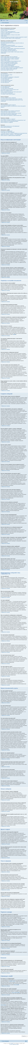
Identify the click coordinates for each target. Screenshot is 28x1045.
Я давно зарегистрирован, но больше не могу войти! (10, 34)
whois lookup (3, 1005)
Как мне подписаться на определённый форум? (9, 121)
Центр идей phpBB (16, 992)
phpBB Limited (12, 981)
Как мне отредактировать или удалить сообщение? (10, 57)
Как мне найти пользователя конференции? (9, 114)
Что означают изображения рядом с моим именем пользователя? (13, 48)
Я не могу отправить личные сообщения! (8, 97)
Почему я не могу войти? (5, 33)
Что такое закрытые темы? (6, 81)
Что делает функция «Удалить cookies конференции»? (11, 38)
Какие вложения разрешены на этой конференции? (10, 126)
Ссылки (3, 20)
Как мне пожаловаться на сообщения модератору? (10, 66)
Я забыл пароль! (4, 35)
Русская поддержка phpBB (14, 1044)
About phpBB (16, 984)
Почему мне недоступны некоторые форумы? (9, 63)
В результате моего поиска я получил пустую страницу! (11, 113)
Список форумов (5, 1041)
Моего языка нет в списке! (5, 47)
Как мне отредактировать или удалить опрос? (9, 62)
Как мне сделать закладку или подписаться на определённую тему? (13, 120)
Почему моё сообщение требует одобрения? (9, 68)
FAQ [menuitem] (7, 20)
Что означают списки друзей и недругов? (8, 104)
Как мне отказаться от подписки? (7, 122)
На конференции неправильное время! (8, 45)
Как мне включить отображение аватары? (8, 49)
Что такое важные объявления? (6, 78)
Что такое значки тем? (5, 82)
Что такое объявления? (5, 79)
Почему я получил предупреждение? (7, 65)
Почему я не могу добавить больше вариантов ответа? (11, 61)
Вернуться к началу (6, 153)
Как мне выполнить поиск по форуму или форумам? (10, 110)
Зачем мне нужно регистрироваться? (7, 29)
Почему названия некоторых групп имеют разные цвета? (11, 91)
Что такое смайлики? (4, 75)
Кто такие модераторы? (5, 87)
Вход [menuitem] (26, 20)
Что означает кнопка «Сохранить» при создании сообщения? (12, 67)
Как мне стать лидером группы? (6, 90)
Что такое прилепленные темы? (6, 80)
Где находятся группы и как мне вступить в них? (10, 89)
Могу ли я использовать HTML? (6, 74)
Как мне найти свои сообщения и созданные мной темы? (11, 115)
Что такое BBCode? (4, 73)
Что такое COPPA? (4, 30)
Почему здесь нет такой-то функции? (7, 132)
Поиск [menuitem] (26, 22)
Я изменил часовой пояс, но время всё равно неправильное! (12, 46)
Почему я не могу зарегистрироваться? (8, 31)
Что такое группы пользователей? (7, 88)
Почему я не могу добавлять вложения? (8, 64)
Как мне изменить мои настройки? (7, 41)
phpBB (14, 334)
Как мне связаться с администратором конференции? (11, 135)
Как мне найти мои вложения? (6, 127)
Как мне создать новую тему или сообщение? (9, 56)
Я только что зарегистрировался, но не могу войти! (10, 32)
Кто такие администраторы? (6, 86)
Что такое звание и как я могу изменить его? (9, 50)
